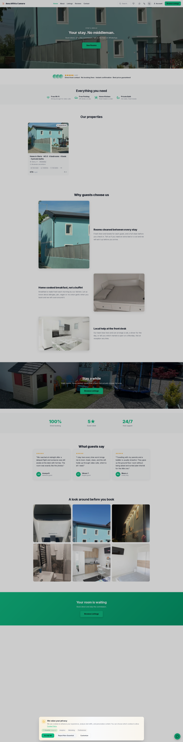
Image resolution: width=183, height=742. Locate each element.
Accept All (48, 735)
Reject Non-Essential (66, 735)
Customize (84, 735)
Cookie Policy (52, 726)
